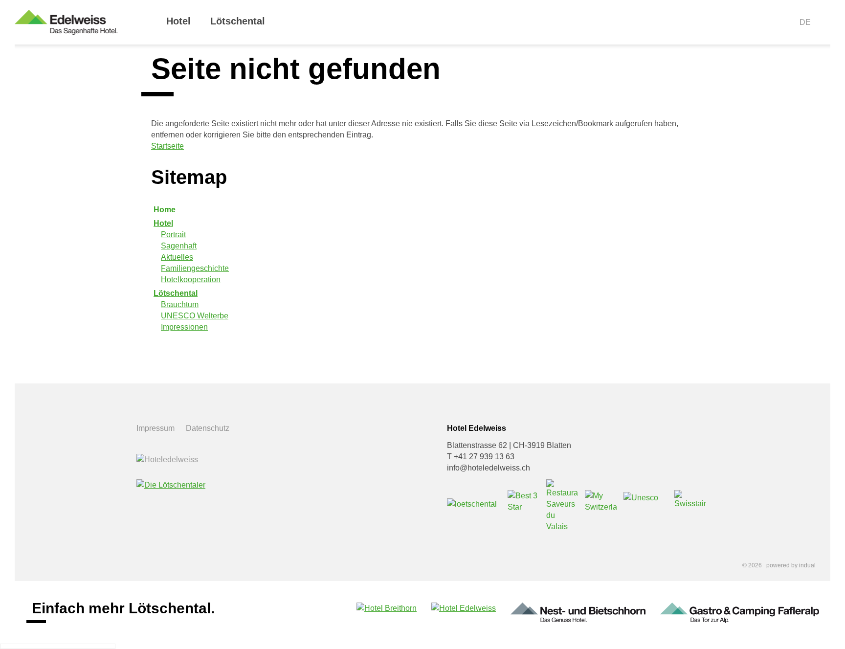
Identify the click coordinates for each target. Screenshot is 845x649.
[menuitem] (178, 29)
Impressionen (184, 327)
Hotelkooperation (191, 279)
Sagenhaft (179, 246)
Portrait (173, 234)
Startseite (167, 146)
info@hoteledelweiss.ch (488, 468)
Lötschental (176, 293)
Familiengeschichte (195, 268)
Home (165, 209)
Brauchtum (180, 304)
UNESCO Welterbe (194, 316)
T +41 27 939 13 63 (480, 456)
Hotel (163, 223)
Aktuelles (177, 257)
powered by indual (791, 565)
